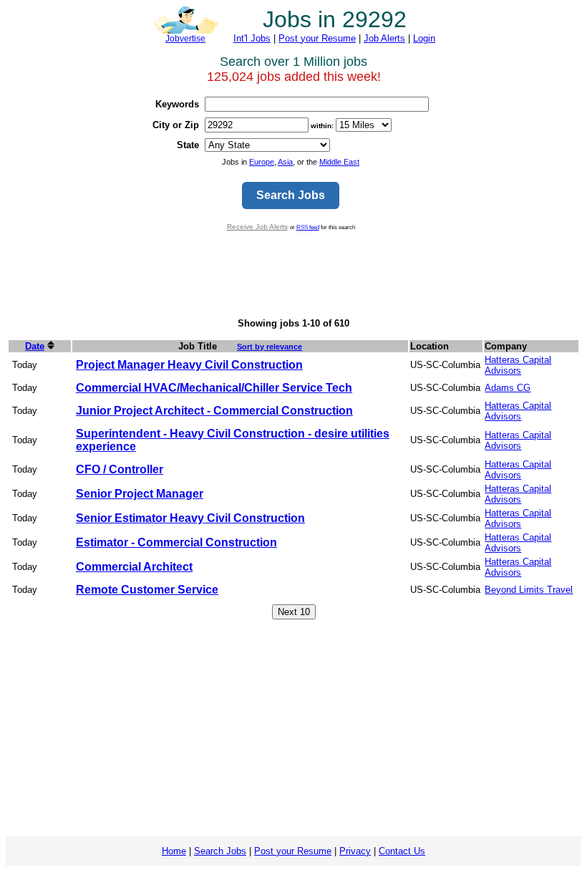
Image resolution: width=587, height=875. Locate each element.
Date (34, 346)
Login (424, 38)
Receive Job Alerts (257, 227)
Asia (285, 162)
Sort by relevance (269, 346)
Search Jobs (220, 851)
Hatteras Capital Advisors (518, 365)
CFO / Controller (119, 469)
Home (174, 851)
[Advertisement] (293, 274)
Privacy (355, 851)
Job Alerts (384, 38)
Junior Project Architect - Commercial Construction (214, 411)
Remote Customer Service (147, 590)
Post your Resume (317, 38)
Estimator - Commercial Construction (176, 542)
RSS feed (307, 227)
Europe (261, 162)
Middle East (339, 162)
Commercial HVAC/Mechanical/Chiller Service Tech (214, 388)
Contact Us (402, 851)
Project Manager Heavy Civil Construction (189, 365)
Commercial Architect (134, 567)
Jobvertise (185, 39)
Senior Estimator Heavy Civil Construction (190, 518)
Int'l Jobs (252, 38)
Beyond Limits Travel (529, 589)
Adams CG (507, 387)
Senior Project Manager (139, 494)
